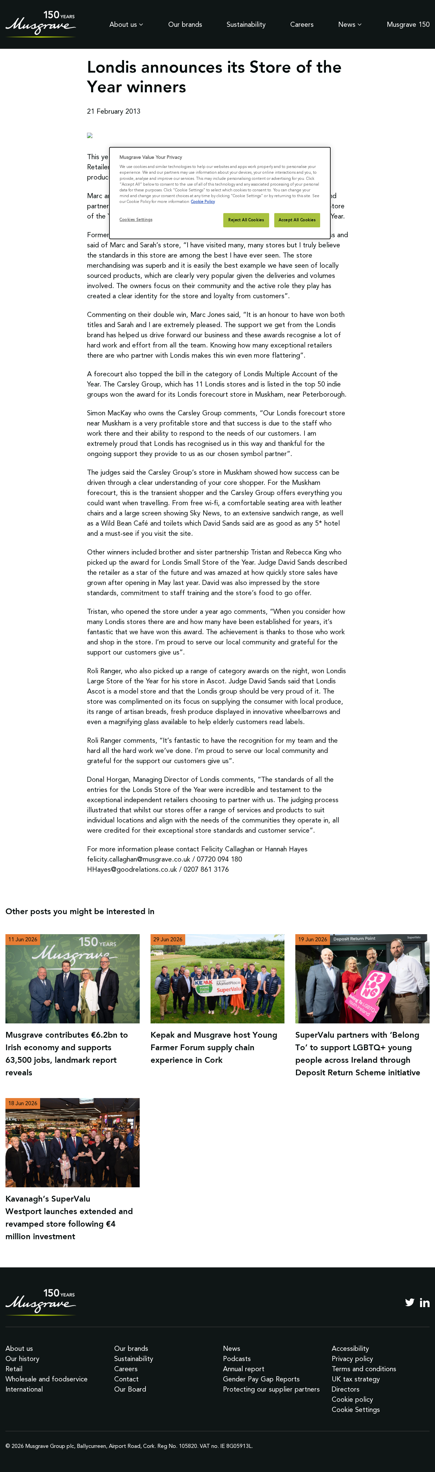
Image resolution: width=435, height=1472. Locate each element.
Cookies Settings (136, 219)
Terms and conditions (364, 1369)
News (346, 24)
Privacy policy (352, 1359)
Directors (346, 1389)
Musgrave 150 (408, 24)
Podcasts (237, 1359)
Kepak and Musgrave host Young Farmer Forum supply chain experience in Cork (214, 1048)
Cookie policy (352, 1399)
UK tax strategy (356, 1379)
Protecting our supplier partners (271, 1389)
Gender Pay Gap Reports (261, 1379)
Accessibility (350, 1348)
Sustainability (246, 24)
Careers (302, 24)
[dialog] (219, 193)
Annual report (243, 1369)
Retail (13, 1369)
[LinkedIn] (425, 1302)
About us (123, 24)
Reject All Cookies (246, 220)
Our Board (130, 1389)
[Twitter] (410, 1302)
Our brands (185, 24)
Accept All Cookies (297, 220)
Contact (126, 1379)
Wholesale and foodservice (46, 1379)
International (24, 1389)
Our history (22, 1359)
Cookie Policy (203, 201)
